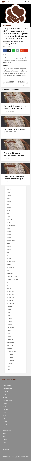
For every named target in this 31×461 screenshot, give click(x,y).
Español (5, 421)
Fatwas (5, 25)
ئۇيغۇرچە (5, 424)
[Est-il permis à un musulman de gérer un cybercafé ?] (15, 121)
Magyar (4, 436)
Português (5, 409)
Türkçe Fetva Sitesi (7, 388)
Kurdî (4, 427)
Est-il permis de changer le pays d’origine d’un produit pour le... (15, 107)
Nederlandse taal (7, 430)
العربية (4, 394)
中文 (4, 418)
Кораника (5, 403)
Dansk (4, 433)
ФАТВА (4, 406)
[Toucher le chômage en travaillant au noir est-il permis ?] (15, 144)
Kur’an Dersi (6, 391)
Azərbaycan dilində (7, 400)
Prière (9, 25)
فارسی (4, 412)
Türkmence (5, 439)
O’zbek (4, 415)
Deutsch (5, 397)
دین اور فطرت (6, 442)
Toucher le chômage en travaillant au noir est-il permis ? (15, 154)
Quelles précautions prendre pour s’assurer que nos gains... (14, 177)
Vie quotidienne (12, 95)
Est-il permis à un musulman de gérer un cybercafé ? (14, 131)
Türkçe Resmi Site (7, 385)
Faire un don (6, 449)
